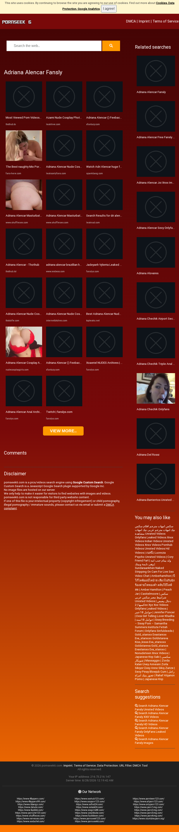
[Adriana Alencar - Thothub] (24, 258)
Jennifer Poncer (164, 612)
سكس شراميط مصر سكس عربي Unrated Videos (151, 597)
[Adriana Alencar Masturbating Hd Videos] (24, 209)
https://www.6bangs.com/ (30, 804)
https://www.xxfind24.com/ (89, 804)
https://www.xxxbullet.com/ (31, 821)
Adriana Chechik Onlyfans (153, 409)
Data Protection (107, 765)
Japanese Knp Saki (147, 657)
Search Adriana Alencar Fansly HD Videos (151, 722)
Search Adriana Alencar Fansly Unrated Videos (151, 707)
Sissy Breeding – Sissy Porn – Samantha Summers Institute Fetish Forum (154, 625)
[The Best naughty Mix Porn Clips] (24, 160)
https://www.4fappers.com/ (30, 798)
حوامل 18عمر (143, 612)
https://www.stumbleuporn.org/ (149, 818)
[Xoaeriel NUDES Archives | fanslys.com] (104, 356)
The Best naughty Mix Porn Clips (27, 167)
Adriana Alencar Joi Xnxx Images (158, 182)
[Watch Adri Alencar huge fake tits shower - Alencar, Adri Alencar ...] (104, 160)
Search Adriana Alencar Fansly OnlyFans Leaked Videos (151, 731)
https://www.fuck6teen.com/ (89, 815)
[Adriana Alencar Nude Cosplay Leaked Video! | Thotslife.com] (24, 307)
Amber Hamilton (151, 589)
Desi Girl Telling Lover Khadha (155, 616)
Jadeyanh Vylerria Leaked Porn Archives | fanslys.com (120, 265)
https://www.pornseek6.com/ (89, 821)
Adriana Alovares (147, 273)
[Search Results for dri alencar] (104, 209)
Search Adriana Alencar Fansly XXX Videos (151, 715)
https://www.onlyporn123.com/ (148, 804)
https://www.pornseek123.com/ (90, 818)
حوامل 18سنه (144, 620)
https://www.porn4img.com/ (148, 815)
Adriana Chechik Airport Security (157, 318)
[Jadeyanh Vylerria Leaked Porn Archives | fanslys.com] (104, 258)
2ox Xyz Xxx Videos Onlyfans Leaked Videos (151, 606)
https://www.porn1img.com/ (148, 807)
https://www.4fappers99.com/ (30, 801)
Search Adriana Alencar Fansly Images (151, 741)
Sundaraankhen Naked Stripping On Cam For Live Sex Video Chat (154, 572)
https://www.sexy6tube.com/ (89, 812)
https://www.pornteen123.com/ (148, 798)
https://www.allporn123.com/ (148, 801)
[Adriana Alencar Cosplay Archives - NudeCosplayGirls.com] (24, 356)
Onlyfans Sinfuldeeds (158, 631)
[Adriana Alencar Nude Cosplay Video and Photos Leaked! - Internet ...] (64, 307)
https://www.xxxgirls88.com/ (89, 810)
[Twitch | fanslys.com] (64, 405)
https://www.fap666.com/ (30, 810)
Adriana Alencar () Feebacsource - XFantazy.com (77, 363)
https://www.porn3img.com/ (148, 812)
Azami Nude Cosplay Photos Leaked (70, 117)
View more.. (63, 431)
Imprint (144, 21)
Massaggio (152, 660)
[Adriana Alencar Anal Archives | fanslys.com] (24, 405)
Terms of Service (166, 21)
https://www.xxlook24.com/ (89, 807)
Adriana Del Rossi (148, 454)
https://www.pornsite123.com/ (30, 812)
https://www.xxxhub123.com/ (89, 798)
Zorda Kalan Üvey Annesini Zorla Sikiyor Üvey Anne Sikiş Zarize (154, 664)
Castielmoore (149, 594)
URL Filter (125, 765)
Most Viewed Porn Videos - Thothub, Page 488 (36, 117)
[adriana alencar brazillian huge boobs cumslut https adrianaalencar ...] (64, 258)
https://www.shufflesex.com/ (30, 815)
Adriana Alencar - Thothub (22, 265)
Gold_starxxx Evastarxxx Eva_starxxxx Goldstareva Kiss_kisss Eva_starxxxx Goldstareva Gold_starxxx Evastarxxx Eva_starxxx (151, 642)
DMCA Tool (140, 765)
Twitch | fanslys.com (59, 412)
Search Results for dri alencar (105, 215)
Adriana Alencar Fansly (151, 92)
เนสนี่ (149, 553)
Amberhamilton (161, 576)
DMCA (131, 21)
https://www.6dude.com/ (30, 807)
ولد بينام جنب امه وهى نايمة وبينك (153, 562)
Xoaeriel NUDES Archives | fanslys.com (111, 363)
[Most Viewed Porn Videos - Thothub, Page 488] (24, 111)
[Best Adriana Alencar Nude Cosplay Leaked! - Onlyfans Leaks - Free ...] (104, 307)
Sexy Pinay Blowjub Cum (150, 672)
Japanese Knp (154, 679)
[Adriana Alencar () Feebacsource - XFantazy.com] (64, 356)
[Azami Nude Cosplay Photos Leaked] (64, 111)
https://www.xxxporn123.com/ (89, 801)
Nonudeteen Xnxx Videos (151, 653)
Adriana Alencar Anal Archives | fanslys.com (34, 412)
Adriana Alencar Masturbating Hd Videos (32, 215)
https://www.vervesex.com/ (31, 818)
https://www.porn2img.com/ (148, 810)
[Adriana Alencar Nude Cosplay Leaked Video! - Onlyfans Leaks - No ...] (64, 160)
